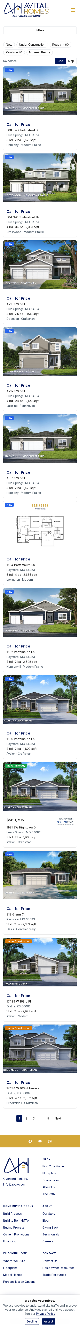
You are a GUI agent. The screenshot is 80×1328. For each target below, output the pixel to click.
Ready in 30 (14, 52)
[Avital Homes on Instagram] (50, 1141)
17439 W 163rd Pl (19, 1001)
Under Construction (32, 44)
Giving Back (50, 1227)
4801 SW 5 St (16, 478)
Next (58, 1118)
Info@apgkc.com (14, 1184)
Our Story (48, 1213)
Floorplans (49, 1173)
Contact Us (49, 1261)
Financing (9, 1241)
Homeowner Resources (58, 1268)
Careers (47, 1241)
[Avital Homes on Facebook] (30, 1141)
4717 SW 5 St (16, 391)
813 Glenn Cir (16, 914)
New (9, 44)
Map (71, 61)
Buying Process (13, 1227)
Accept (48, 1321)
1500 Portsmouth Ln (21, 738)
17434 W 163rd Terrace (23, 1088)
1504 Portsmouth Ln (21, 565)
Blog (45, 1220)
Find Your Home (53, 1166)
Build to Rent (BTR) (16, 1220)
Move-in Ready (39, 52)
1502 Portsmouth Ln (21, 652)
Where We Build (14, 1261)
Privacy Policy (45, 1313)
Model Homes (12, 1274)
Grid (60, 61)
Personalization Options (19, 1281)
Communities (50, 1180)
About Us (48, 1187)
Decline (32, 1321)
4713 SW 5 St (16, 304)
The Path (48, 1194)
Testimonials (50, 1234)
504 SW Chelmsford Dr (23, 217)
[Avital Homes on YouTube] (40, 1141)
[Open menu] (73, 10)
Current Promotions (16, 1234)
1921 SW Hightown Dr (22, 827)
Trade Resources (54, 1274)
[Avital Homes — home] (26, 9)
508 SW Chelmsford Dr (23, 130)
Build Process (12, 1213)
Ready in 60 (60, 44)
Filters (40, 30)
